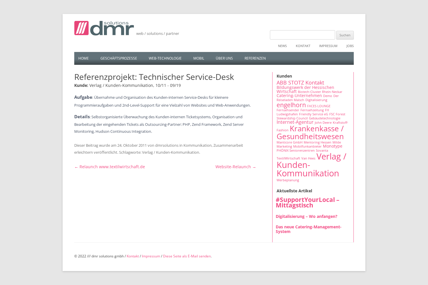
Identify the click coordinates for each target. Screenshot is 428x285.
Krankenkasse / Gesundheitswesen (310, 132)
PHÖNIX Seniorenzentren (296, 150)
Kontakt (303, 46)
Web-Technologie (165, 58)
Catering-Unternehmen (299, 95)
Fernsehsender (288, 110)
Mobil (198, 58)
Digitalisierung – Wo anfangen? (306, 216)
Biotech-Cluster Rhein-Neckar (320, 92)
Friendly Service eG (313, 114)
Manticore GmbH (290, 142)
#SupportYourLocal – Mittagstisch (307, 202)
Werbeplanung (288, 180)
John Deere (323, 123)
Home (83, 58)
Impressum (328, 46)
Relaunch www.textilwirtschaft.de (109, 166)
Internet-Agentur (295, 122)
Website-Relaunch (235, 166)
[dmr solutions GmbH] (104, 30)
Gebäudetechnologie (324, 118)
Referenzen (255, 58)
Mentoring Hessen (317, 142)
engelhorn (291, 105)
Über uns (224, 58)
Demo (327, 96)
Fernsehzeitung (312, 110)
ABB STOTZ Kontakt (300, 82)
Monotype (332, 146)
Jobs (350, 46)
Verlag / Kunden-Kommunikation (170, 152)
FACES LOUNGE (318, 106)
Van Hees (308, 158)
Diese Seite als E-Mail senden (187, 256)
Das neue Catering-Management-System (309, 229)
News (282, 46)
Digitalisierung (316, 100)
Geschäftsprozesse (118, 58)
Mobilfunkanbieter (307, 146)
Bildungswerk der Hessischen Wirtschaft (305, 89)
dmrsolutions (166, 145)
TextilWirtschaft (288, 158)
